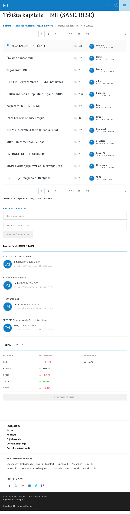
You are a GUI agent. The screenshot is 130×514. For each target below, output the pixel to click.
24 (87, 34)
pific (98, 81)
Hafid (99, 57)
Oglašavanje (13, 439)
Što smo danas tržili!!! (21, 58)
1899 (98, 177)
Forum (7, 25)
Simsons (100, 93)
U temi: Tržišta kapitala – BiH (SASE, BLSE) (33, 266)
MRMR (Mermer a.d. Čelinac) (25, 142)
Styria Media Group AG (14, 499)
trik (98, 105)
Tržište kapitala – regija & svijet (34, 25)
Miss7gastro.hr (44, 468)
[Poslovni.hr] (5, 5)
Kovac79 (100, 153)
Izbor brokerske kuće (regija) (25, 118)
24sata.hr (77, 464)
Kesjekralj (101, 129)
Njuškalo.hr (63, 464)
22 (70, 34)
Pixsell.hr (88, 464)
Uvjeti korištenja (16, 443)
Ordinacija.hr (26, 464)
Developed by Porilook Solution (18, 506)
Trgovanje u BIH (17, 70)
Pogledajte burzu (65, 397)
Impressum (13, 425)
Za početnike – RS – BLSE (23, 106)
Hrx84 (99, 117)
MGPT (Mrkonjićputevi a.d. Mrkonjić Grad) (34, 166)
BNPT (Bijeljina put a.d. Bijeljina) (28, 178)
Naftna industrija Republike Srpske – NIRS (34, 94)
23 (79, 34)
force (99, 69)
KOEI (6, 361)
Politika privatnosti (18, 448)
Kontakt (11, 434)
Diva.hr (39, 464)
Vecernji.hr (12, 464)
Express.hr (11, 468)
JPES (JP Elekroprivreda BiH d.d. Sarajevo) (34, 82)
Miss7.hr (58, 468)
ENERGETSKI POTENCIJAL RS (26, 154)
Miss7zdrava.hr (72, 468)
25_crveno (101, 165)
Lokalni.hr (50, 464)
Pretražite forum (18, 234)
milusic (100, 45)
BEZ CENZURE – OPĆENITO (29, 46)
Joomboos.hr (89, 468)
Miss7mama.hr (27, 468)
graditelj (100, 141)
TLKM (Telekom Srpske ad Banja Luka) (32, 130)
